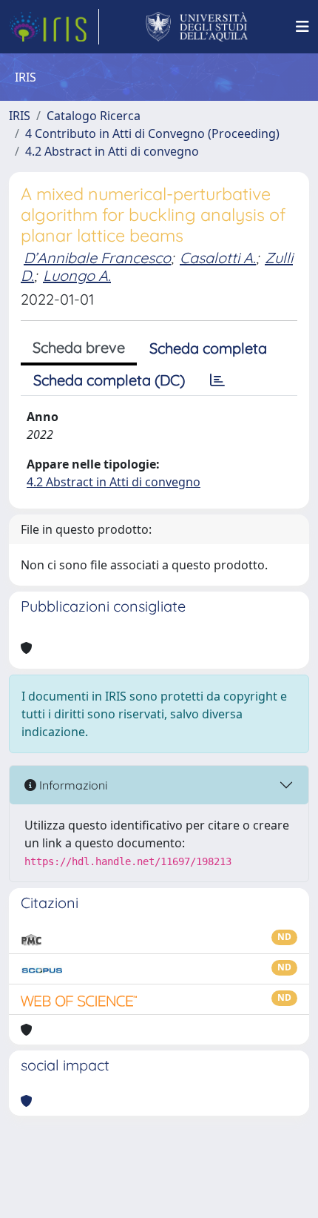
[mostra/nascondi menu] (302, 26)
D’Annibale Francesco (97, 257)
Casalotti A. (218, 257)
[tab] (217, 380)
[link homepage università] (197, 26)
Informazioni (71, 785)
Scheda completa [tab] (208, 348)
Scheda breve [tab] (79, 347)
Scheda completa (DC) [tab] (109, 380)
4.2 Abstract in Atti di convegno (112, 151)
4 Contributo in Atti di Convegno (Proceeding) (152, 133)
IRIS (19, 115)
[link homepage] (54, 26)
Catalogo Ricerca (94, 115)
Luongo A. (77, 275)
